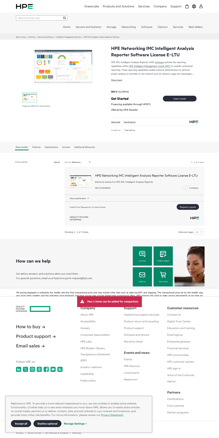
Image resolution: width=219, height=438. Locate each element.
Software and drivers (136, 334)
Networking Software (45, 37)
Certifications (175, 399)
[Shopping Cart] (187, 6)
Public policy (88, 380)
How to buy (163, 281)
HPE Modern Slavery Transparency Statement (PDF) (95, 354)
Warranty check (133, 341)
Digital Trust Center (179, 321)
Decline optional (47, 423)
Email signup (175, 334)
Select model (179, 98)
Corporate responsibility (95, 334)
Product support (163, 260)
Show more (116, 79)
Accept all (21, 423)
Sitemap (76, 433)
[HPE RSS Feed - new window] (60, 369)
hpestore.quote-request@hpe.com (73, 278)
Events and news (137, 353)
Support (176, 6)
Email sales (28, 346)
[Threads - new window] (39, 369)
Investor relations (91, 367)
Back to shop (21, 37)
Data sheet (115, 121)
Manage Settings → (75, 423)
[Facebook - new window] (46, 369)
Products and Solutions (118, 6)
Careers (85, 328)
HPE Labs (86, 341)
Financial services (178, 348)
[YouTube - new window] (53, 369)
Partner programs (178, 412)
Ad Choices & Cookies (56, 433)
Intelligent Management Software (68, 37)
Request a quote (188, 206)
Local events (131, 372)
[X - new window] (25, 369)
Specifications (130, 121)
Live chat (142, 260)
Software (31, 37)
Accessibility (88, 321)
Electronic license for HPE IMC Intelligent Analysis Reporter (124, 181)
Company (160, 6)
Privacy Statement (112, 415)
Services (144, 6)
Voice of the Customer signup (180, 378)
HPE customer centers (180, 361)
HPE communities (178, 355)
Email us (142, 281)
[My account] (201, 6)
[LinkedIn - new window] (18, 369)
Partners (173, 392)
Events (128, 359)
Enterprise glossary (178, 341)
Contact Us (174, 314)
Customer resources (182, 308)
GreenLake (91, 6)
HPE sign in (174, 368)
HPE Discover (132, 366)
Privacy (20, 433)
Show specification (78, 198)
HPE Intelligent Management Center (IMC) (150, 65)
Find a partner (175, 405)
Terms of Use (34, 433)
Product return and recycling (141, 321)
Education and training (181, 328)
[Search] (64, 17)
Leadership (87, 373)
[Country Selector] (194, 6)
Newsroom (130, 379)
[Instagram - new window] (32, 369)
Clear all (57, 162)
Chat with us (129, 130)
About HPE (86, 314)
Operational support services (141, 314)
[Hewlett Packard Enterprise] (24, 6)
